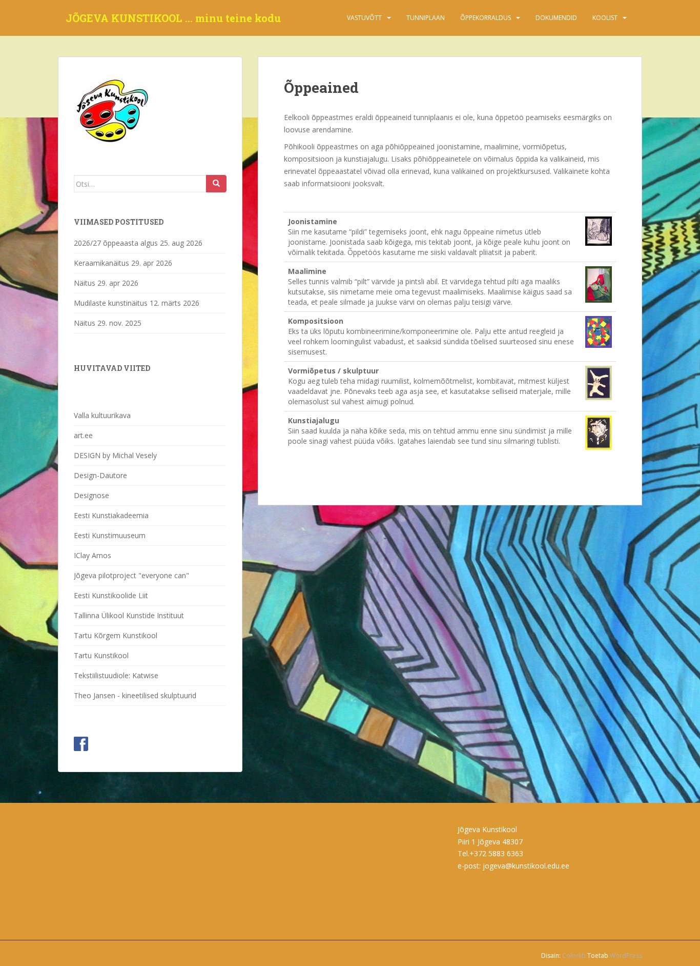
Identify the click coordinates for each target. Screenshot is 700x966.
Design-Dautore (100, 475)
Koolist (604, 17)
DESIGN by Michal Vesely (115, 455)
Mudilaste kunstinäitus (111, 303)
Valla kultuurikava (102, 415)
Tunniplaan (425, 17)
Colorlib (574, 955)
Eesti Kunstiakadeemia (111, 515)
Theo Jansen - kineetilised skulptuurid (135, 695)
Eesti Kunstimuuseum (110, 535)
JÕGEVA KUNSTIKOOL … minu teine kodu (173, 18)
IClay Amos (92, 555)
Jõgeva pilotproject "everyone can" (131, 575)
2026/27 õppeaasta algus (116, 243)
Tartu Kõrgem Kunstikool (115, 635)
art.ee (83, 435)
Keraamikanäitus (101, 263)
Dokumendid (556, 17)
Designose (91, 495)
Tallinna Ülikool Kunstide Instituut (129, 615)
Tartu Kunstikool (101, 655)
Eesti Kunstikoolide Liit (111, 595)
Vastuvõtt (364, 17)
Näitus (84, 283)
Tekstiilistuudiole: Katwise (116, 675)
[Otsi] (216, 183)
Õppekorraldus (485, 17)
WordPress (626, 955)
